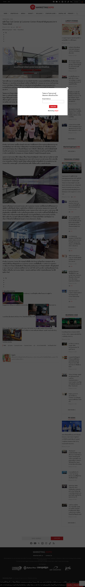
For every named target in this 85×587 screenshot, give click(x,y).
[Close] (67, 88)
